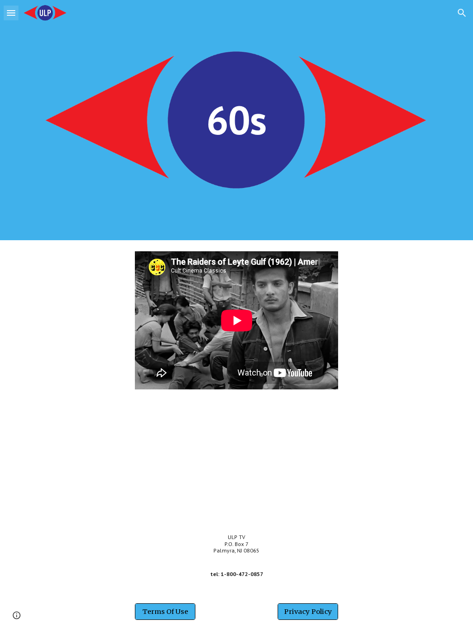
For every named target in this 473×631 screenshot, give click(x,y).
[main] (236, 120)
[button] (11, 12)
